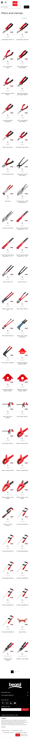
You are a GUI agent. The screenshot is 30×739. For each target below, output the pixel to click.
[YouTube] (14, 703)
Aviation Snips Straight (8, 659)
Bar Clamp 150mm (22, 416)
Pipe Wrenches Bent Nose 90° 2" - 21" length (8, 256)
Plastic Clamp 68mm (22, 470)
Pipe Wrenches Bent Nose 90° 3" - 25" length (22, 256)
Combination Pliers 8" (22, 39)
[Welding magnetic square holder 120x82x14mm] (22, 351)
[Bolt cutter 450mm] (22, 297)
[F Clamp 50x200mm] (7, 539)
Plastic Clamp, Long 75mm (22, 498)
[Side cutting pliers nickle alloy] (22, 55)
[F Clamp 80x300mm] (7, 566)
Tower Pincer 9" (22, 282)
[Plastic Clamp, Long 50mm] (7, 486)
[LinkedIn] (10, 703)
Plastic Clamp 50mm (8, 470)
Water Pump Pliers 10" (7, 309)
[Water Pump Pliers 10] (7, 297)
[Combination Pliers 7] (7, 28)
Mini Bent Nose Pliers (22, 147)
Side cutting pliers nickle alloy (22, 67)
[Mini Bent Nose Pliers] (22, 135)
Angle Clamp (22, 632)
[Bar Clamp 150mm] (22, 405)
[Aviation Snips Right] (22, 647)
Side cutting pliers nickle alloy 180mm (22, 94)
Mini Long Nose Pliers (7, 67)
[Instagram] (6, 703)
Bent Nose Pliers (8, 147)
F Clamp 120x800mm (22, 605)
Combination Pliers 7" (7, 39)
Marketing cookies (21, 732)
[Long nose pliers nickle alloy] (7, 109)
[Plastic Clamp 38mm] (22, 432)
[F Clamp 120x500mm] (7, 593)
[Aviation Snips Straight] (7, 647)
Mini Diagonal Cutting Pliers (7, 94)
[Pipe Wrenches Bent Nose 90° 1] (22, 216)
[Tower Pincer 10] (7, 270)
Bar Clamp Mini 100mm (7, 417)
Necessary (7, 730)
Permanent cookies (17, 730)
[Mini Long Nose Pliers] (7, 55)
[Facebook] (2, 703)
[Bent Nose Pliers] (7, 135)
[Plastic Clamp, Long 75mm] (22, 486)
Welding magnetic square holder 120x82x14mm (22, 364)
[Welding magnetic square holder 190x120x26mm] (22, 378)
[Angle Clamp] (22, 620)
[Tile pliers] (7, 189)
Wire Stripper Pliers (8, 174)
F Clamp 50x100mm (22, 524)
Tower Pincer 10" (8, 282)
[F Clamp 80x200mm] (22, 539)
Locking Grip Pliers (7, 228)
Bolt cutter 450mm (22, 308)
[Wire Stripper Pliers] (7, 162)
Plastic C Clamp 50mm (7, 525)
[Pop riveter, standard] (7, 351)
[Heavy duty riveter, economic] (22, 324)
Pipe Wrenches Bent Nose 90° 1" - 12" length (22, 229)
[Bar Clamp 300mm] (7, 432)
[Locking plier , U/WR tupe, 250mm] (22, 189)
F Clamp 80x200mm (22, 551)
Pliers (8, 37)
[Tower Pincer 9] (22, 270)
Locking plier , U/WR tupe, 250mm (22, 202)
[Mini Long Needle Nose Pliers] (22, 109)
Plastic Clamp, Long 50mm (7, 498)
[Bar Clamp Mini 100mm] (7, 405)
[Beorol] (12, 32)
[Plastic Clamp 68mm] (22, 459)
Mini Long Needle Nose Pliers (22, 121)
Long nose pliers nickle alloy (8, 121)
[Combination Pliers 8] (22, 28)
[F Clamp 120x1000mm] (7, 620)
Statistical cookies (9, 732)
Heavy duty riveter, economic (22, 336)
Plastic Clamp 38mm (22, 443)
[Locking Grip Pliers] (7, 216)
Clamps (22, 360)
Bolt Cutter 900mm (7, 335)
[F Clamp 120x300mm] (22, 566)
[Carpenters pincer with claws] (22, 162)
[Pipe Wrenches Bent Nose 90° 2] (7, 243)
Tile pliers (8, 201)
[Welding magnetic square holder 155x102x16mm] (7, 378)
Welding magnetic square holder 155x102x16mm (7, 391)
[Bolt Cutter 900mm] (7, 324)
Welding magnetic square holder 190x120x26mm (22, 391)
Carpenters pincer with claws (22, 175)
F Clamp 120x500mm (8, 605)
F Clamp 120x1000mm (7, 632)
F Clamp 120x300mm (22, 578)
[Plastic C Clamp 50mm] (7, 512)
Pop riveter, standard (8, 362)
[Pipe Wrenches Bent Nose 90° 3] (22, 243)
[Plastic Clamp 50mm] (7, 459)
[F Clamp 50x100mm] (22, 512)
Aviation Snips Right (22, 658)
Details (3, 727)
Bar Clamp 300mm (7, 443)
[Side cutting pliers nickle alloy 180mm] (22, 82)
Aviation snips (8, 656)
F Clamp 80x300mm (8, 578)
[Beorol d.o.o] (15, 2)
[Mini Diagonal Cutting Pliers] (7, 82)
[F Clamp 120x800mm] (22, 593)
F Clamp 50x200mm (8, 551)
